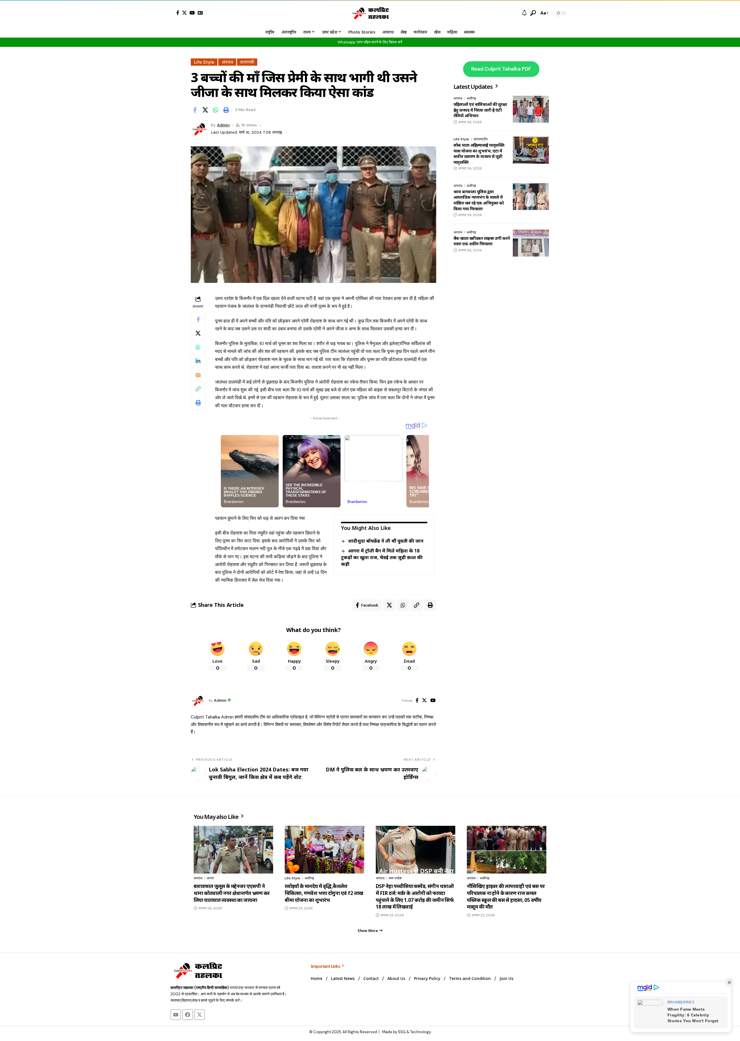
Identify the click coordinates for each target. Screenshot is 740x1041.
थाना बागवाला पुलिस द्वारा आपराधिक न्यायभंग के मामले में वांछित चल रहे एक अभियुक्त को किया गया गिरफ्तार (479, 200)
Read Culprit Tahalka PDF (501, 69)
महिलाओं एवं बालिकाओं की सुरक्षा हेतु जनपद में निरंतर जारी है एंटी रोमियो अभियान (480, 110)
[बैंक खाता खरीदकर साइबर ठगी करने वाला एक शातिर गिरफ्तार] (531, 243)
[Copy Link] (198, 388)
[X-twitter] (199, 1014)
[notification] (524, 13)
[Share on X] (205, 110)
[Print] (226, 110)
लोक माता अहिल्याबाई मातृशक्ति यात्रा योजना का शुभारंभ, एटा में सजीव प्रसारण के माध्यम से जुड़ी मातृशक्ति (479, 153)
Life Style (204, 62)
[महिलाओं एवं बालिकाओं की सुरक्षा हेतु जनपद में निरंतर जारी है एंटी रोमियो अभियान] (531, 109)
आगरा (210, 878)
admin (223, 125)
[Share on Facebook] (195, 110)
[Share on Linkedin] (198, 361)
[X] (184, 12)
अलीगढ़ (471, 98)
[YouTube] (192, 12)
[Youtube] (176, 1014)
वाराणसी (247, 62)
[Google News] (200, 12)
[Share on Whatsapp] (216, 110)
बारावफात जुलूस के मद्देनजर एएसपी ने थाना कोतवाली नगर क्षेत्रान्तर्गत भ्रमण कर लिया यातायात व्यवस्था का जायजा (231, 893)
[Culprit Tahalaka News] (370, 13)
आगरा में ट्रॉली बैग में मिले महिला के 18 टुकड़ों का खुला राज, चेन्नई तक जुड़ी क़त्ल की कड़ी (382, 557)
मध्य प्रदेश (395, 878)
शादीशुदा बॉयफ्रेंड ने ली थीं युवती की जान (385, 541)
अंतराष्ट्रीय (480, 139)
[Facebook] (178, 12)
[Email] (198, 375)
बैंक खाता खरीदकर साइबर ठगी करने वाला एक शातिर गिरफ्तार (482, 240)
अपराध (227, 62)
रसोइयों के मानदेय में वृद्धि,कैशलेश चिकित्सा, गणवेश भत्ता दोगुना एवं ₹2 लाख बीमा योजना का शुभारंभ (324, 893)
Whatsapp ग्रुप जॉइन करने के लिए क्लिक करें (370, 42)
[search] (533, 13)
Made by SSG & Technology (406, 1031)
